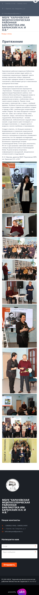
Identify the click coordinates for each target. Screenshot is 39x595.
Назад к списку (7, 34)
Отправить (9, 565)
